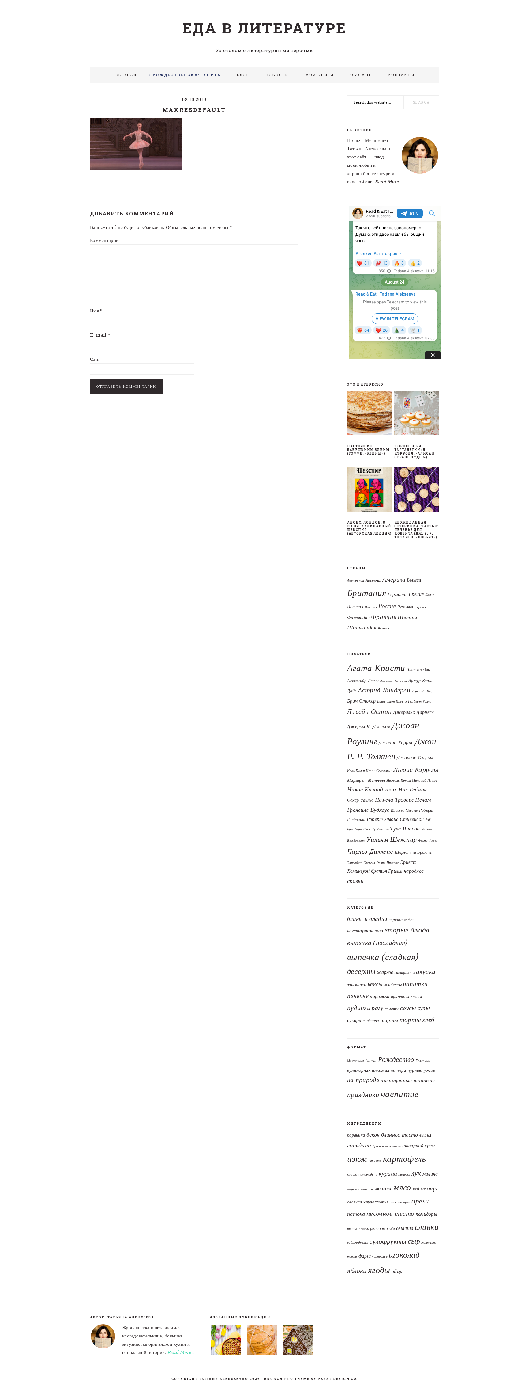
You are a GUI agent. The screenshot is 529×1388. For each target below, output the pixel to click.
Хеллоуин (423, 1061)
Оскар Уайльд (360, 800)
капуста (375, 1161)
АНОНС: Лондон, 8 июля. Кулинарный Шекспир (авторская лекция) (369, 528)
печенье (358, 996)
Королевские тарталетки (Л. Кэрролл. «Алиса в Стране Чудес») (414, 451)
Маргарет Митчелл (366, 780)
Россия (387, 606)
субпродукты (357, 1243)
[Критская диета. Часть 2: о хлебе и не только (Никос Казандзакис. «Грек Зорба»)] (262, 1341)
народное (414, 871)
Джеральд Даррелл (413, 712)
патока (356, 1213)
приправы (400, 996)
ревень (364, 1229)
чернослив (380, 1257)
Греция (416, 594)
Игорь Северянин (379, 771)
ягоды (379, 1270)
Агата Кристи (376, 667)
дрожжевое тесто (388, 1146)
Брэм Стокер (361, 701)
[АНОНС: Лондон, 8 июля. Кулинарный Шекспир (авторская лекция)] (369, 490)
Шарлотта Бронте (413, 852)
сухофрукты (388, 1241)
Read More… (181, 1352)
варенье (396, 919)
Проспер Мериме (404, 811)
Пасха (371, 1060)
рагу (377, 1008)
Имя (96, 311)
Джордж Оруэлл (414, 757)
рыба (391, 1229)
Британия (366, 592)
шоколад (404, 1255)
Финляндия (358, 617)
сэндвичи (371, 1020)
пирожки (379, 996)
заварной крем (419, 1145)
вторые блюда (407, 930)
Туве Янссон (405, 828)
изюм (357, 1158)
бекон (373, 1134)
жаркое (385, 972)
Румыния (405, 606)
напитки (415, 984)
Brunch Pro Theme (287, 1379)
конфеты (393, 984)
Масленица (355, 1061)
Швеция (407, 617)
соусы (408, 1008)
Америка (393, 579)
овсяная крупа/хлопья (367, 1202)
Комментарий (104, 240)
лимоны (404, 1174)
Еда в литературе (264, 27)
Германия (397, 594)
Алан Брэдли (418, 669)
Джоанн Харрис (395, 742)
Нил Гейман (412, 789)
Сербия (420, 607)
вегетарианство (365, 931)
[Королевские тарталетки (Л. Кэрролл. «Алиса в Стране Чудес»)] (416, 414)
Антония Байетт (393, 681)
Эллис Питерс (388, 863)
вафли (409, 920)
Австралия (355, 580)
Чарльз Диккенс (370, 851)
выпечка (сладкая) (382, 957)
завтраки (403, 972)
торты (410, 1020)
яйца (397, 1271)
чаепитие (399, 1094)
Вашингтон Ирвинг (392, 702)
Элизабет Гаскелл (361, 863)
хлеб (428, 1020)
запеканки (356, 984)
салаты (392, 1008)
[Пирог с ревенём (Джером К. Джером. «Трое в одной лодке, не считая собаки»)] (226, 1341)
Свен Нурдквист (376, 829)
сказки (355, 880)
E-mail (100, 335)
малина (430, 1174)
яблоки (357, 1271)
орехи (420, 1201)
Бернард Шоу (421, 691)
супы (424, 1008)
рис (382, 1229)
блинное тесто (399, 1134)
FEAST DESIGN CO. (338, 1379)
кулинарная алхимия (368, 1070)
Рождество (396, 1059)
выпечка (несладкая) (377, 942)
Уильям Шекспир (391, 839)
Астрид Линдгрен (384, 690)
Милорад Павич (424, 781)
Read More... (389, 182)
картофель (404, 1158)
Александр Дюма (363, 680)
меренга (353, 1189)
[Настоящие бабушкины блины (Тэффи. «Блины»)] (369, 414)
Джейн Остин (369, 711)
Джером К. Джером (369, 726)
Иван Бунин (356, 771)
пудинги (358, 1008)
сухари (354, 1020)
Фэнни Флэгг (427, 841)
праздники (363, 1094)
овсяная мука (400, 1202)
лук (416, 1173)
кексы (375, 984)
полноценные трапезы (408, 1080)
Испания (355, 606)
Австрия (373, 580)
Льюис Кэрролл (416, 769)
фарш (364, 1256)
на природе (363, 1080)
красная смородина (362, 1174)
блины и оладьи (367, 918)
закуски (424, 971)
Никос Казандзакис (372, 789)
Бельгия (414, 580)
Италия (371, 607)
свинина (404, 1228)
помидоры (426, 1214)
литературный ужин (413, 1070)
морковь (383, 1188)
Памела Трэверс (394, 799)
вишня (425, 1135)
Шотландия (362, 627)
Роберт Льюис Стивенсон (395, 819)
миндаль (367, 1189)
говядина (359, 1145)
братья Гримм (387, 871)
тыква (352, 1257)
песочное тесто (390, 1213)
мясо (402, 1187)
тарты (389, 1020)
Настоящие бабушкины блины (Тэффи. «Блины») (368, 450)
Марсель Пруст (398, 781)
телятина (429, 1243)
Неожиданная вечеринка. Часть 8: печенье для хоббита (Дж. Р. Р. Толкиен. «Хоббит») (416, 529)
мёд (415, 1189)
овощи (429, 1188)
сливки (427, 1227)
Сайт (95, 359)
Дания (430, 595)
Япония (383, 628)
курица (388, 1173)
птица (416, 996)
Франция (383, 617)
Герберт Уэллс (419, 702)
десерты (361, 971)
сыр (414, 1241)
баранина (356, 1135)
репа (374, 1228)
